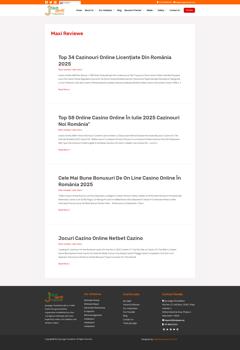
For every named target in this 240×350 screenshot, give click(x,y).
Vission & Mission (131, 304)
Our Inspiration (130, 308)
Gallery (161, 10)
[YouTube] (174, 329)
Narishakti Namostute (94, 307)
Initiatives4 (89, 326)
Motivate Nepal (91, 304)
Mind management (93, 315)
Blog (119, 10)
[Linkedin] (177, 329)
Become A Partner (133, 10)
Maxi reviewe (64, 69)
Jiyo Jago (127, 300)
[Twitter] (50, 2)
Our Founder (129, 312)
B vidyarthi (89, 311)
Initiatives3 (89, 322)
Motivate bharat (91, 300)
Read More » (64, 89)
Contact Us (175, 10)
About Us (89, 10)
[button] (189, 10)
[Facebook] (46, 2)
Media (149, 10)
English (66, 3)
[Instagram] (55, 2)
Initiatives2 (89, 318)
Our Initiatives (105, 10)
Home (79, 10)
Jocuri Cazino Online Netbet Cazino (100, 238)
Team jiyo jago (130, 323)
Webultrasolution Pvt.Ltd (165, 339)
